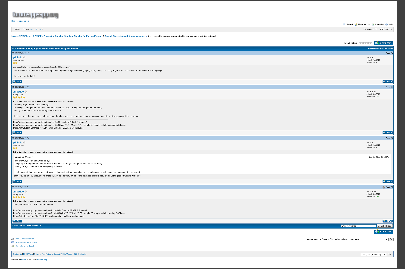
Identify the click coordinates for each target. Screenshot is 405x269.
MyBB (23, 260)
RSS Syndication (80, 254)
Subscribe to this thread (25, 246)
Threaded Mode (374, 48)
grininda (17, 57)
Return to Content (53, 254)
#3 (392, 138)
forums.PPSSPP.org (21, 36)
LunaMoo (18, 91)
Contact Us (17, 254)
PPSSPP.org (28, 254)
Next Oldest (19, 225)
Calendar (379, 24)
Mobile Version (66, 254)
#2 (392, 87)
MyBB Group (42, 260)
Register (39, 29)
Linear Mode (387, 48)
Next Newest (33, 225)
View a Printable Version (25, 239)
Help (391, 24)
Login (31, 29)
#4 (392, 187)
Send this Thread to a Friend (26, 242)
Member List (364, 24)
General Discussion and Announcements (124, 36)
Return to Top (39, 254)
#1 (392, 53)
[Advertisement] (117, 12)
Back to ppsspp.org (20, 21)
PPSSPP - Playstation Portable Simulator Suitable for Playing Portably (68, 36)
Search (350, 24)
